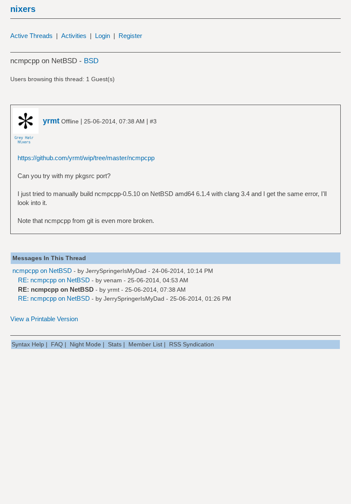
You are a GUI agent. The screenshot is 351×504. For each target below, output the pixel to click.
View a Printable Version (44, 318)
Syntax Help (28, 344)
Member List (145, 344)
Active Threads (31, 35)
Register (130, 35)
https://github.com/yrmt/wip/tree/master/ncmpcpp (86, 157)
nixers (23, 9)
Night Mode (85, 344)
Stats (115, 344)
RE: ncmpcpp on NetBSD (54, 280)
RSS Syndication (191, 344)
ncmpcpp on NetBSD (42, 270)
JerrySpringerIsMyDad (116, 270)
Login (102, 35)
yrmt (113, 289)
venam (113, 280)
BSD (91, 61)
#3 (153, 121)
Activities (73, 35)
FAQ (57, 344)
